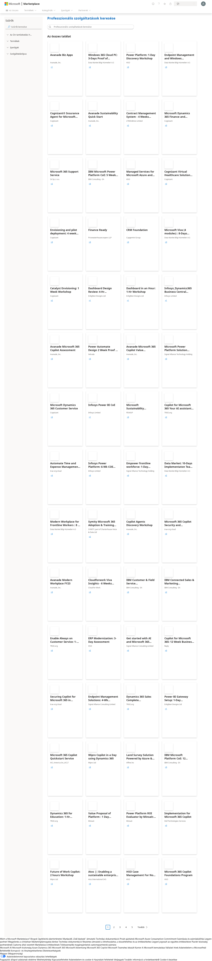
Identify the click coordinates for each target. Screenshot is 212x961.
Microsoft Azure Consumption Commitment (156, 938)
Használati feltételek (103, 959)
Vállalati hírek (171, 947)
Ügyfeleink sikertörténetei (50, 938)
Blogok (33, 938)
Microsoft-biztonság (22, 947)
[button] (49, 27)
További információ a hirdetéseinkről (141, 959)
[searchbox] (26, 27)
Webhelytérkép (44, 959)
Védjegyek (119, 959)
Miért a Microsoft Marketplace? (15, 938)
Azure (35, 947)
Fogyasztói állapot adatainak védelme (18, 959)
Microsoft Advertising (76, 947)
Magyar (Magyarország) (11, 953)
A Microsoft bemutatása (153, 947)
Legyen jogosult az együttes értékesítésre (171, 941)
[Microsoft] (12, 3)
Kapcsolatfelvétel (60, 959)
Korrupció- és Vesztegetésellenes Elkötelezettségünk (36, 950)
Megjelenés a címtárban (19, 941)
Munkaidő (67, 938)
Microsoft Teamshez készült (121, 947)
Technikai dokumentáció (107, 938)
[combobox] (91, 27)
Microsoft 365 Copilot (97, 947)
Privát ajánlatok (127, 938)
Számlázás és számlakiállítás (190, 938)
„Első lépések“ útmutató (84, 938)
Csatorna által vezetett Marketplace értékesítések (36, 944)
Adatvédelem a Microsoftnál (192, 947)
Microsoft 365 (58, 947)
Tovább (141, 927)
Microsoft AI (6, 947)
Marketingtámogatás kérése (45, 941)
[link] (65, 68)
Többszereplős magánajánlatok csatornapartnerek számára (88, 944)
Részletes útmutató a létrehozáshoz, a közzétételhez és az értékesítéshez (116, 941)
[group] (51, 67)
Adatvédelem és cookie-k (81, 959)
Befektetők (5, 950)
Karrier (138, 947)
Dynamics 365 (44, 947)
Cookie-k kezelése (168, 959)
